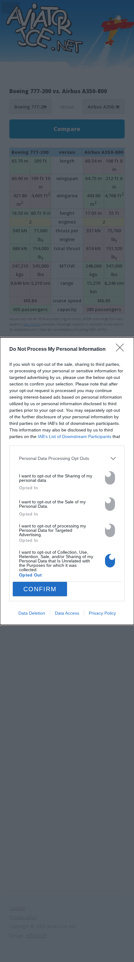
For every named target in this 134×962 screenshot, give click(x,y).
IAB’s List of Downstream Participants (74, 436)
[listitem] (67, 458)
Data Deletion (31, 613)
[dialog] (67, 481)
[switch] (110, 478)
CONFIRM (40, 589)
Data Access (67, 613)
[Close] (122, 349)
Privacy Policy (102, 613)
